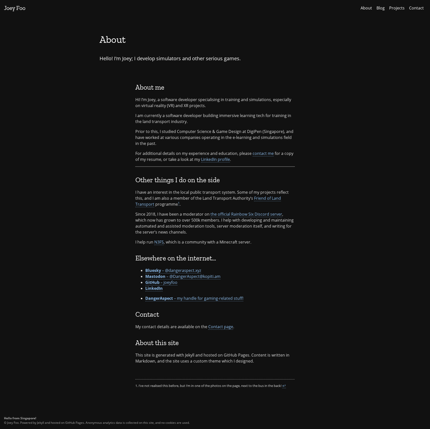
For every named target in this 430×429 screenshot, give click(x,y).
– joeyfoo (161, 282)
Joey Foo (14, 7)
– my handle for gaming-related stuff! (194, 298)
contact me (263, 153)
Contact (416, 8)
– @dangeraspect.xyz (173, 270)
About (366, 8)
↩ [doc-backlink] (284, 385)
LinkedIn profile (215, 159)
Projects (397, 8)
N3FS (159, 242)
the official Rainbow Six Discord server (246, 214)
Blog (380, 8)
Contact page (220, 326)
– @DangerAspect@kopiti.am (182, 276)
